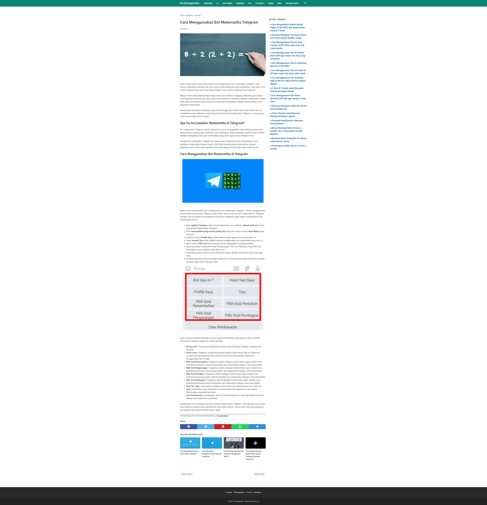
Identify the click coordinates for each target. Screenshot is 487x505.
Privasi (249, 492)
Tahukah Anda (292, 3)
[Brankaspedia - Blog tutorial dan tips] (189, 3)
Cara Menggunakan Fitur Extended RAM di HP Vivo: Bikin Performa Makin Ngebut (288, 81)
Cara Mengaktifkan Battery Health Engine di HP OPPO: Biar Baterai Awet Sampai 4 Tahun (287, 27)
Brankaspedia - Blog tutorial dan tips (246, 501)
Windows (208, 3)
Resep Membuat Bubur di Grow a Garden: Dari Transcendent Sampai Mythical (286, 131)
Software (227, 3)
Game (270, 3)
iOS (249, 3)
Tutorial (259, 3)
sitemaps (257, 492)
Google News (223, 416)
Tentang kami (239, 492)
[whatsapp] (240, 426)
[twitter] (205, 426)
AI (217, 3)
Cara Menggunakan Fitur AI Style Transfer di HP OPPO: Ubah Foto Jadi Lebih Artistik (287, 45)
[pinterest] (222, 426)
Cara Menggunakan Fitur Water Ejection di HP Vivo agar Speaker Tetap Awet (288, 98)
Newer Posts (187, 474)
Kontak (229, 492)
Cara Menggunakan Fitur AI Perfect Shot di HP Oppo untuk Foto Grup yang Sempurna (287, 55)
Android (240, 3)
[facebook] (188, 426)
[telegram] (257, 426)
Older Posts (259, 474)
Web (279, 3)
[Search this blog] (305, 3)
